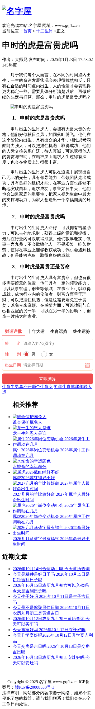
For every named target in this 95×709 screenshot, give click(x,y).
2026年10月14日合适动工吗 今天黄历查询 (51, 568)
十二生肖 (44, 31)
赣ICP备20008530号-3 (34, 687)
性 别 (13, 354)
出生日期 (13, 365)
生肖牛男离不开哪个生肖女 (27, 386)
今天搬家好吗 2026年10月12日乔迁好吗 (49, 629)
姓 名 (13, 343)
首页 (27, 31)
